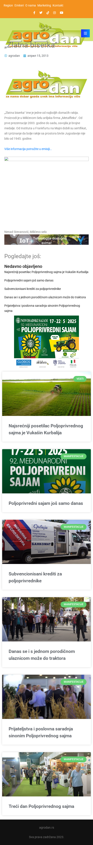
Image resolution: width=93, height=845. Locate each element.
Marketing (44, 5)
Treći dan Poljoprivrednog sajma (41, 806)
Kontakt (58, 5)
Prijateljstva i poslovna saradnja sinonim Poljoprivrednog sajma (42, 308)
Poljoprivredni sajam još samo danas (28, 280)
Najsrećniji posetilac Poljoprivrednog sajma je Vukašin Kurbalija (46, 272)
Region (8, 5)
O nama (30, 5)
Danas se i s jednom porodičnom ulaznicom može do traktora (45, 297)
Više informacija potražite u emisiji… (28, 149)
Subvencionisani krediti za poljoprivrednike (32, 289)
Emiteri (19, 5)
